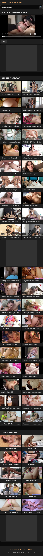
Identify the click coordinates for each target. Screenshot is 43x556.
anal (4, 42)
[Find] (40, 7)
